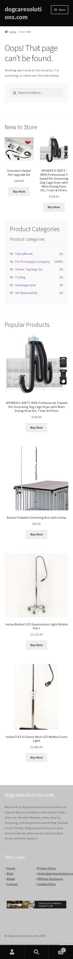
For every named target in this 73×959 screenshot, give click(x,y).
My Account (12, 952)
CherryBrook (24, 254)
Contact (12, 884)
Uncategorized (25, 285)
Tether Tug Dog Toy (28, 269)
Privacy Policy (46, 868)
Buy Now (19, 191)
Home (12, 32)
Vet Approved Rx (26, 293)
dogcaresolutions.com (23, 13)
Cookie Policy (46, 884)
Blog (10, 873)
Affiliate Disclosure (50, 879)
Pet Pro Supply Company (32, 262)
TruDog (20, 277)
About (11, 879)
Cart (56, 949)
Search (36, 952)
